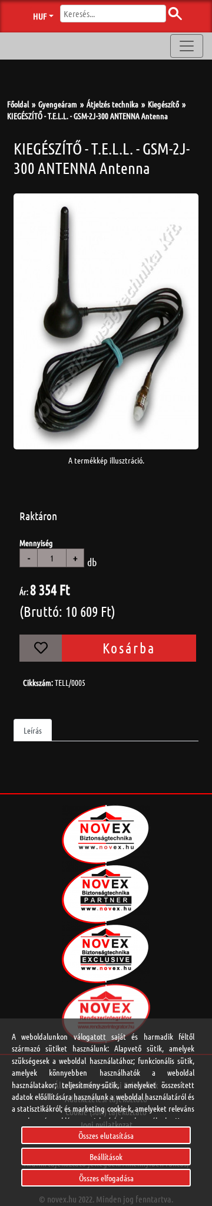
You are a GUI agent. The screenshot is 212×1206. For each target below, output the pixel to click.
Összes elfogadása (106, 1177)
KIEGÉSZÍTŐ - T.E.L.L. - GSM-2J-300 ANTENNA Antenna (87, 115)
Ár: (23, 591)
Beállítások (106, 1156)
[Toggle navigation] (186, 46)
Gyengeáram (57, 103)
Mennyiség (36, 542)
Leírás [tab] (33, 730)
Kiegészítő (163, 103)
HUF (40, 16)
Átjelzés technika (112, 103)
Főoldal (18, 103)
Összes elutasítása (106, 1135)
